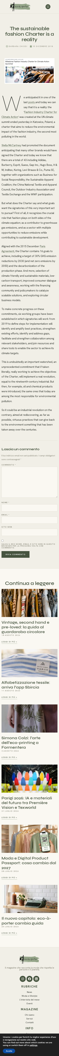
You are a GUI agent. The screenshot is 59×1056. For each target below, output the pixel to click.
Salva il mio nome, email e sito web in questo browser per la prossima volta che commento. (28, 546)
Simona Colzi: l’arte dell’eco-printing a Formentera (21, 743)
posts (31, 102)
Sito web (7, 527)
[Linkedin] (36, 979)
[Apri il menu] (48, 6)
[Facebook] (29, 979)
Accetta (9, 1051)
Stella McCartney (11, 145)
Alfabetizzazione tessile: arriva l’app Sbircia (26, 685)
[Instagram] (23, 979)
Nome (5, 502)
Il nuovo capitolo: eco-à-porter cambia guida (26, 920)
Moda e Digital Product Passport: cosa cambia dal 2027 (29, 863)
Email (5, 515)
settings (33, 1045)
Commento (9, 465)
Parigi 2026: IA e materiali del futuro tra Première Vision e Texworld (27, 803)
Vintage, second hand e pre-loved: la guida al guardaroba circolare (25, 627)
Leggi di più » (9, 642)
